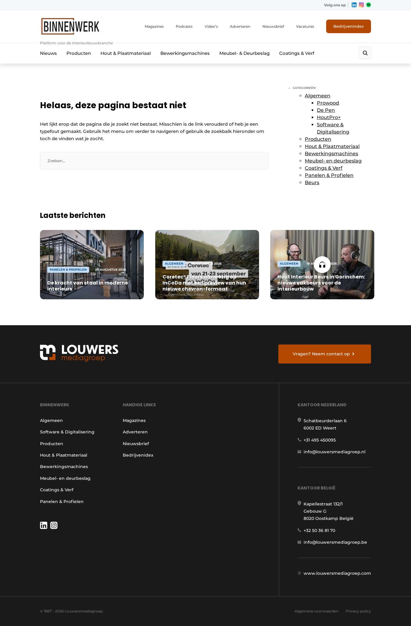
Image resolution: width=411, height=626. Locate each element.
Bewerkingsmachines (185, 53)
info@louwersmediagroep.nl (335, 452)
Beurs (312, 182)
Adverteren (240, 26)
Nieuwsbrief (273, 26)
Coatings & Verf (296, 53)
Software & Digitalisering (67, 432)
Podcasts (184, 26)
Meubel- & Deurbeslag (244, 53)
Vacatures (305, 26)
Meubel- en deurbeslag (333, 161)
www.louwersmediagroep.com (337, 573)
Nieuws (48, 53)
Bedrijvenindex (348, 26)
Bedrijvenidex (138, 455)
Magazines (154, 26)
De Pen (326, 110)
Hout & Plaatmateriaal (125, 53)
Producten (78, 53)
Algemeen (317, 96)
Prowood (328, 103)
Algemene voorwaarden (316, 611)
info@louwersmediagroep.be (335, 542)
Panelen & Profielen (329, 175)
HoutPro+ (329, 117)
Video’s (211, 26)
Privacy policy (358, 611)
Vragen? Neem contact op (321, 354)
